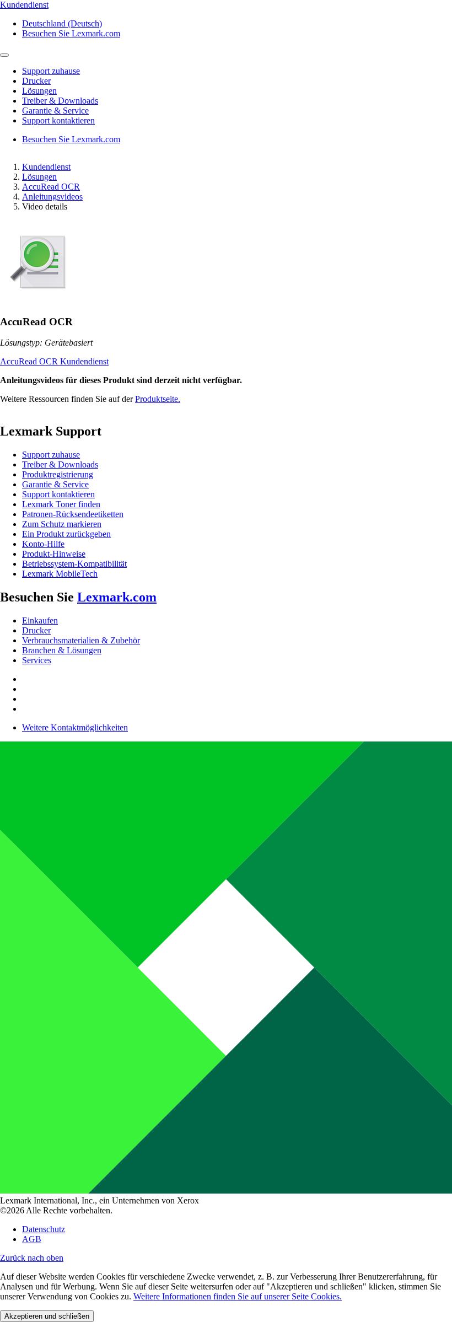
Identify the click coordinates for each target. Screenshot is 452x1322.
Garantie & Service (55, 484)
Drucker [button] (36, 80)
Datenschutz (43, 1229)
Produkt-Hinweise (53, 553)
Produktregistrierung (57, 474)
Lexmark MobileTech (60, 573)
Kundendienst (46, 166)
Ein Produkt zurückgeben (66, 534)
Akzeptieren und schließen (46, 1316)
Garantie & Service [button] (55, 110)
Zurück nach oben (31, 1257)
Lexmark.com (117, 597)
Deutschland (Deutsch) (62, 23)
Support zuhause (51, 454)
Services (36, 660)
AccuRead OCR (51, 186)
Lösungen (39, 176)
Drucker (36, 630)
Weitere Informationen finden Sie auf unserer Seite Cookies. (237, 1296)
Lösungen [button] (39, 90)
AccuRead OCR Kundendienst (54, 361)
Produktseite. (157, 399)
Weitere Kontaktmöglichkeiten (75, 727)
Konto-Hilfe (43, 544)
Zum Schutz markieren (61, 524)
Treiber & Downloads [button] (60, 100)
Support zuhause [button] (51, 71)
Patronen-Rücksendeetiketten (72, 514)
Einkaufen (40, 620)
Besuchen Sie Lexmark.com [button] (71, 33)
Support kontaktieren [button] (58, 120)
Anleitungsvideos (52, 196)
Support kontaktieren (58, 494)
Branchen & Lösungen (61, 650)
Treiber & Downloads (60, 464)
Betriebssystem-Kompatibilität (74, 563)
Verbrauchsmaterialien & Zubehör (81, 640)
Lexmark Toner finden (61, 504)
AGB (31, 1239)
